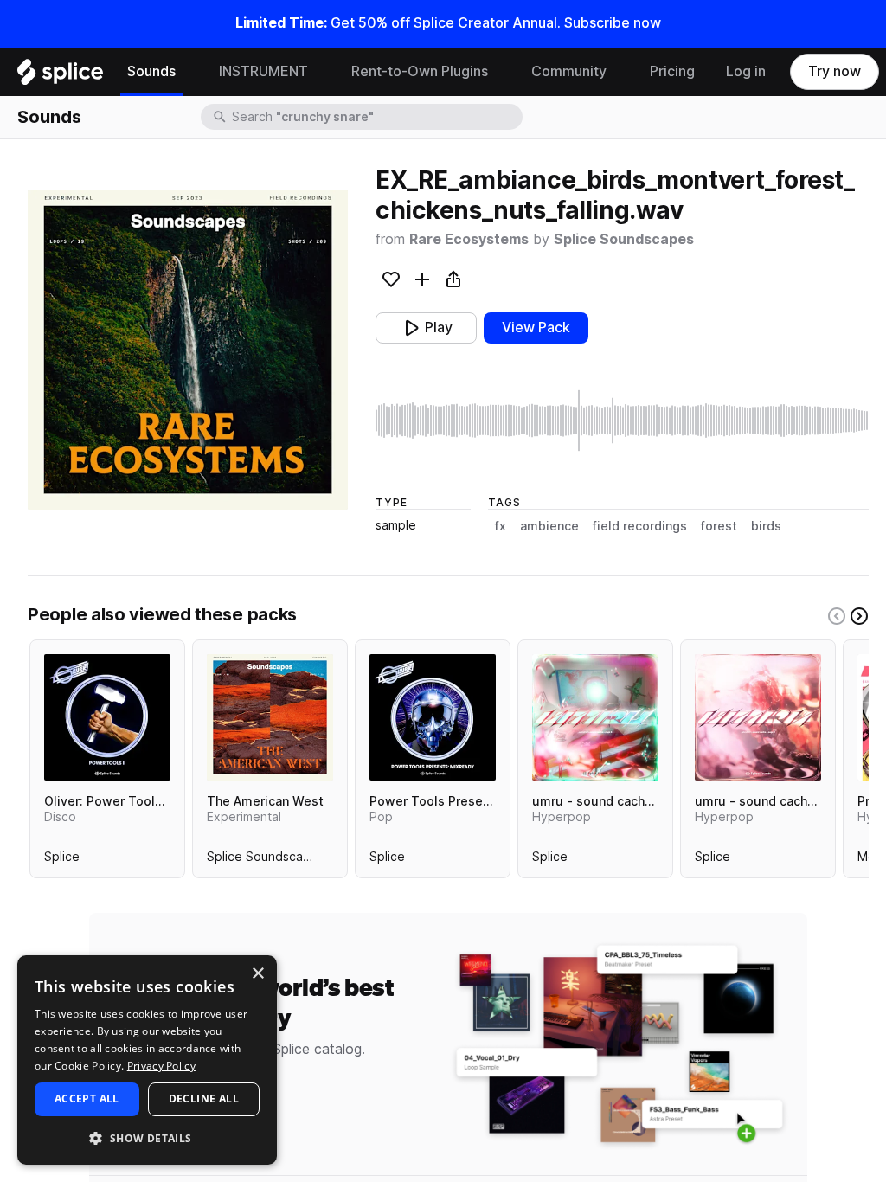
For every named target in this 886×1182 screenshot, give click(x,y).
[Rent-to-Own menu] (501, 72)
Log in (746, 71)
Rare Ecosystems (469, 239)
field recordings (640, 526)
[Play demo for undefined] (188, 349)
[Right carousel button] (859, 616)
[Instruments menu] (321, 72)
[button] (147, 1137)
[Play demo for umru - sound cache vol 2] (758, 717)
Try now (834, 71)
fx (500, 526)
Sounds (151, 71)
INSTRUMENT (263, 71)
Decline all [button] (204, 1098)
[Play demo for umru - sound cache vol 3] (595, 717)
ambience (549, 526)
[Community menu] (619, 72)
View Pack (536, 327)
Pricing (672, 71)
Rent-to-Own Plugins (419, 71)
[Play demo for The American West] (270, 717)
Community (569, 71)
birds (766, 526)
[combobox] (375, 117)
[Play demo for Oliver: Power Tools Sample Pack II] (107, 717)
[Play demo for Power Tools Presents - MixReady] (433, 717)
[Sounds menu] (189, 72)
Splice (62, 860)
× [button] (257, 973)
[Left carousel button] (836, 616)
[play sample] (622, 420)
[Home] (60, 76)
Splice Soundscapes (624, 239)
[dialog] (147, 1060)
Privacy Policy (161, 1065)
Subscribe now (612, 23)
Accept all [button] (87, 1098)
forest (719, 526)
